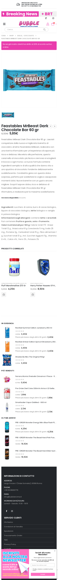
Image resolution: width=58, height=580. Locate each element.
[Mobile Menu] (4, 24)
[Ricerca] (44, 30)
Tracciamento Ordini (13, 535)
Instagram (12, 511)
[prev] (51, 126)
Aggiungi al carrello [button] (3, 294)
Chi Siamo (8, 522)
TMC (6, 540)
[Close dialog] (55, 551)
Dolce (22, 283)
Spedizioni (8, 531)
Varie (26, 283)
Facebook (6, 511)
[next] (55, 126)
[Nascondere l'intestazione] (29, 24)
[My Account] (47, 24)
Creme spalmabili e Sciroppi (10, 283)
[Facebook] (45, 18)
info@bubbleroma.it (13, 497)
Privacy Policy (10, 544)
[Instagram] (53, 18)
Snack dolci (39, 283)
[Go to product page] (14, 267)
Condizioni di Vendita (13, 526)
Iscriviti (43, 574)
